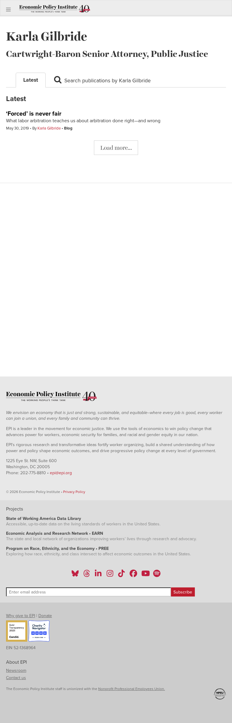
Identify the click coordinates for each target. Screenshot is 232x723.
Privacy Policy (74, 492)
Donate (45, 615)
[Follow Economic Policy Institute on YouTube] (145, 575)
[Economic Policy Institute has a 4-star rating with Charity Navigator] (39, 631)
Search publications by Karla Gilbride (107, 80)
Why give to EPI (20, 615)
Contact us (16, 677)
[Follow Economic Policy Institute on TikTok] (121, 575)
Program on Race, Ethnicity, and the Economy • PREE (57, 548)
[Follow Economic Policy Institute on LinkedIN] (98, 575)
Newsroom (16, 670)
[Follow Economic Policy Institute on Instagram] (110, 575)
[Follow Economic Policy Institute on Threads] (87, 575)
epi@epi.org (61, 472)
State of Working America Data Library (43, 518)
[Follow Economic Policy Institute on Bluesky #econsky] (75, 575)
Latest (30, 80)
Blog (68, 128)
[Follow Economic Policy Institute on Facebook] (133, 575)
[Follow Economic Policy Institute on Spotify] (156, 575)
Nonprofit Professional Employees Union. (131, 689)
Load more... (116, 147)
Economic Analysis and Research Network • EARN (54, 533)
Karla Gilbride (49, 128)
